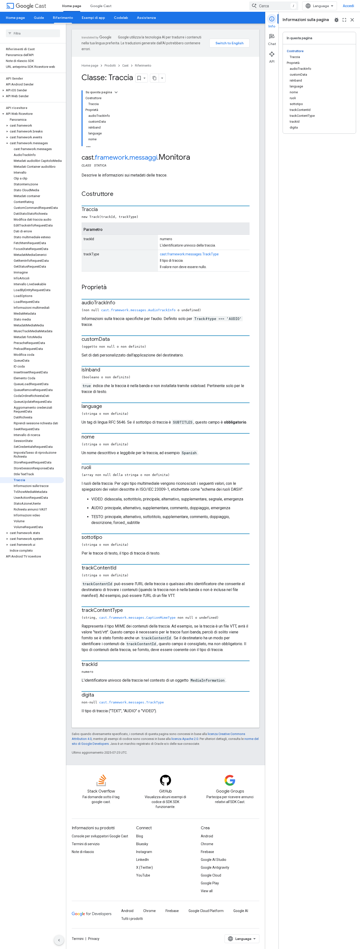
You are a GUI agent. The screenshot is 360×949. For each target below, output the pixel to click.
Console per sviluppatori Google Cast (100, 836)
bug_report (336, 20)
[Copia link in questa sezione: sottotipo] (107, 538)
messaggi (143, 157)
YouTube (143, 875)
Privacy (93, 939)
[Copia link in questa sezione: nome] (99, 437)
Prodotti (110, 65)
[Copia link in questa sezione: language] (107, 407)
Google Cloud (211, 875)
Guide (39, 17)
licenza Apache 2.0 (184, 739)
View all (207, 891)
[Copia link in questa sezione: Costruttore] (118, 194)
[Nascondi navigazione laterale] (59, 940)
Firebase (207, 852)
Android (207, 836)
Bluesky (142, 844)
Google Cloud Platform (206, 911)
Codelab (121, 17)
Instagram (144, 852)
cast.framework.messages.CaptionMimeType (137, 617)
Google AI (240, 911)
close (352, 20)
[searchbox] (33, 33)
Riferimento (63, 17)
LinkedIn (142, 860)
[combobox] (273, 5)
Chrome (207, 844)
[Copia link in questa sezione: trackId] (102, 665)
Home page (71, 6)
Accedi (348, 6)
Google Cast (100, 6)
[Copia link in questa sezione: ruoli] (96, 468)
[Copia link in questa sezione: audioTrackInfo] (120, 303)
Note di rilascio (83, 852)
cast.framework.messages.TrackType (189, 254)
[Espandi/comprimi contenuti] (116, 92)
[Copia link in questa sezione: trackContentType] (128, 611)
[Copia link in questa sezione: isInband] (105, 370)
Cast (40, 6)
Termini (78, 939)
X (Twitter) (144, 867)
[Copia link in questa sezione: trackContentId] (121, 568)
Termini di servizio (86, 844)
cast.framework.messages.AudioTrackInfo (138, 310)
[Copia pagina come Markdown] (154, 78)
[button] (32, 90)
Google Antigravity (215, 867)
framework (111, 157)
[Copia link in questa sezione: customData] (115, 340)
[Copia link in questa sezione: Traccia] (103, 210)
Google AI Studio (213, 860)
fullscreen (344, 20)
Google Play (210, 883)
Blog (139, 836)
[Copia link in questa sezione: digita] (99, 695)
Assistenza (146, 17)
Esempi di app (93, 17)
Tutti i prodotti (132, 919)
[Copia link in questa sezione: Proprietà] (111, 288)
